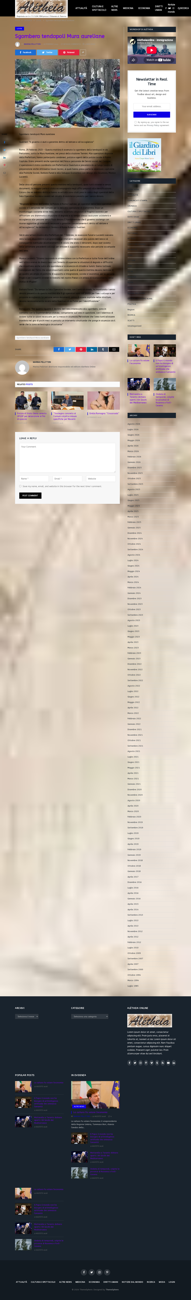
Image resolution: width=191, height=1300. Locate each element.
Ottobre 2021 (134, 740)
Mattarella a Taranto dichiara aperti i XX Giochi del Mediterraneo (138, 398)
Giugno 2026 (133, 435)
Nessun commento (72, 44)
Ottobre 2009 (134, 953)
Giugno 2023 (133, 631)
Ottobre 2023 (134, 609)
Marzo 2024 (133, 582)
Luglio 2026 (133, 429)
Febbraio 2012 (134, 942)
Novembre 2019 (135, 822)
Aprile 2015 (133, 904)
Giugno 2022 (133, 697)
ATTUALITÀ (81, 8)
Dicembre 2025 (135, 467)
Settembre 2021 (135, 746)
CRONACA (132, 206)
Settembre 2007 (135, 958)
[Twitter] (4, 150)
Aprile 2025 (133, 511)
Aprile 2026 (133, 446)
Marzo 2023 (133, 648)
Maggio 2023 (134, 637)
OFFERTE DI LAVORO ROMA (140, 299)
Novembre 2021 (135, 735)
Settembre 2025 (135, 484)
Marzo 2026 (133, 451)
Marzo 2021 (133, 778)
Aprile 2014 (133, 909)
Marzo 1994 (133, 980)
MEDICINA (128, 8)
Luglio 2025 (133, 495)
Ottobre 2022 (134, 675)
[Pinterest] (4, 165)
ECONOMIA (144, 8)
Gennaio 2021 (134, 784)
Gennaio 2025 (134, 528)
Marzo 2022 (133, 713)
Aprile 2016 (133, 893)
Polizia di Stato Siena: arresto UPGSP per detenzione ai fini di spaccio (32, 416)
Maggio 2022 (134, 702)
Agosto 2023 (134, 620)
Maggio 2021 (134, 768)
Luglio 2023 (133, 626)
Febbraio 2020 (134, 817)
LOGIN (172, 1282)
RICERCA (131, 315)
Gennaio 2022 (134, 724)
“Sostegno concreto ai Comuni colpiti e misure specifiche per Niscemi (65, 416)
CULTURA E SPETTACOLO (99, 8)
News (130, 288)
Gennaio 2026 (134, 462)
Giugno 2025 (133, 500)
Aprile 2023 (133, 642)
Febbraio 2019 (134, 849)
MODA (130, 282)
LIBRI (130, 266)
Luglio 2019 (133, 833)
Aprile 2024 (133, 577)
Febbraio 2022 (134, 718)
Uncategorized (134, 326)
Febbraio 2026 (134, 457)
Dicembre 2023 (135, 598)
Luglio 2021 (133, 757)
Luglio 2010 (133, 948)
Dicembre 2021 (135, 729)
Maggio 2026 (134, 440)
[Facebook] (4, 142)
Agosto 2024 (134, 555)
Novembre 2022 (135, 669)
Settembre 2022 (135, 680)
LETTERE (131, 260)
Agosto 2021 (134, 751)
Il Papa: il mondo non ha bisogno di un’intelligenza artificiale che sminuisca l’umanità (165, 366)
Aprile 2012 (133, 937)
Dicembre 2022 (135, 664)
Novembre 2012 (135, 931)
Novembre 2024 (135, 538)
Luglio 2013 (133, 920)
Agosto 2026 (134, 424)
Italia (130, 255)
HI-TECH (131, 238)
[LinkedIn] (4, 158)
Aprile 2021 (133, 773)
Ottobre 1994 (134, 975)
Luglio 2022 (133, 691)
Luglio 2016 (133, 888)
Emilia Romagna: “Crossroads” (104, 413)
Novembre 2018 (135, 860)
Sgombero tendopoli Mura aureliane (33, 338)
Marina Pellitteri (32, 44)
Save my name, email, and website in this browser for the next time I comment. (62, 486)
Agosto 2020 (134, 800)
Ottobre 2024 (134, 544)
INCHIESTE (132, 249)
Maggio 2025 (134, 506)
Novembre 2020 (135, 795)
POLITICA (132, 304)
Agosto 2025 (134, 489)
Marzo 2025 (133, 517)
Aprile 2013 (133, 926)
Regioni (131, 309)
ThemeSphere (112, 1289)
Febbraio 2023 (134, 653)
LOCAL (19, 29)
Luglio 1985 (133, 986)
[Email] (4, 173)
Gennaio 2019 (134, 855)
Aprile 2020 (133, 806)
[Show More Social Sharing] (83, 52)
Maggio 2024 (134, 571)
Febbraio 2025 (134, 522)
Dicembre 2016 (135, 882)
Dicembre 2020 (135, 789)
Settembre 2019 (135, 828)
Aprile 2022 (133, 707)
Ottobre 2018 (134, 866)
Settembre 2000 (135, 969)
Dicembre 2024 (135, 533)
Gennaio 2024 (134, 593)
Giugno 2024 (133, 566)
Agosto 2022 (134, 686)
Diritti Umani (133, 217)
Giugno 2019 (133, 838)
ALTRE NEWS (114, 8)
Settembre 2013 (135, 915)
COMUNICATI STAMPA (137, 200)
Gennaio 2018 (134, 871)
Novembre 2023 (135, 604)
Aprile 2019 (133, 844)
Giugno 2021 (133, 762)
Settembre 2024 (135, 549)
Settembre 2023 (135, 615)
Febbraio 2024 (134, 587)
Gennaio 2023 (134, 658)
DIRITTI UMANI (159, 8)
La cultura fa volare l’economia (139, 362)
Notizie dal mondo (171, 8)
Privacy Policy (153, 125)
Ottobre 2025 (134, 478)
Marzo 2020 (133, 811)
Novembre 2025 (135, 473)
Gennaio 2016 (134, 899)
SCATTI (131, 320)
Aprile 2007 (133, 964)
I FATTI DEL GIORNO (137, 244)
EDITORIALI (133, 233)
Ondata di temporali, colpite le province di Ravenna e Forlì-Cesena (165, 400)
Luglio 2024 (133, 560)
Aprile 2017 (133, 877)
